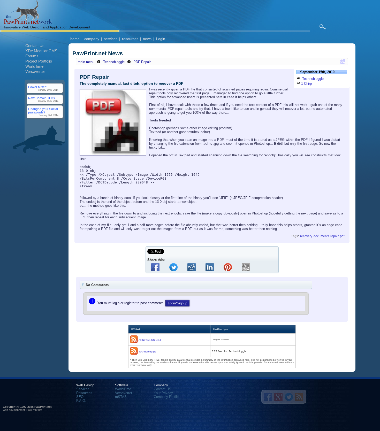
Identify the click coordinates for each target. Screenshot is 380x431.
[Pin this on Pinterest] (228, 267)
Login (160, 39)
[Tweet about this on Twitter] (174, 267)
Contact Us (34, 45)
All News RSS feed (150, 339)
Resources (84, 393)
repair (334, 236)
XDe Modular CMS (41, 51)
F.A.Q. (81, 401)
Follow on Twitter (289, 397)
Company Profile (166, 397)
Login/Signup (177, 303)
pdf (342, 236)
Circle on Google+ (278, 397)
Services (82, 389)
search (322, 27)
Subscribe (299, 397)
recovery (306, 236)
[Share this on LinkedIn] (210, 267)
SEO (79, 397)
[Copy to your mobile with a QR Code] (246, 267)
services (110, 39)
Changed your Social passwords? (43, 110)
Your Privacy (163, 393)
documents (321, 236)
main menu (86, 62)
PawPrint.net (34, 409)
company (91, 39)
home (75, 39)
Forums (32, 56)
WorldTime (34, 66)
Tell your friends (268, 397)
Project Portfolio (38, 61)
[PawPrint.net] (28, 23)
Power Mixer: (37, 87)
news (147, 39)
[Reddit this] (192, 267)
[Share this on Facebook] (156, 267)
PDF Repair (142, 62)
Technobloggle (114, 62)
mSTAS (121, 397)
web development (14, 409)
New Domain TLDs (41, 98)
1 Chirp (306, 84)
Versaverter (35, 71)
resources (130, 39)
